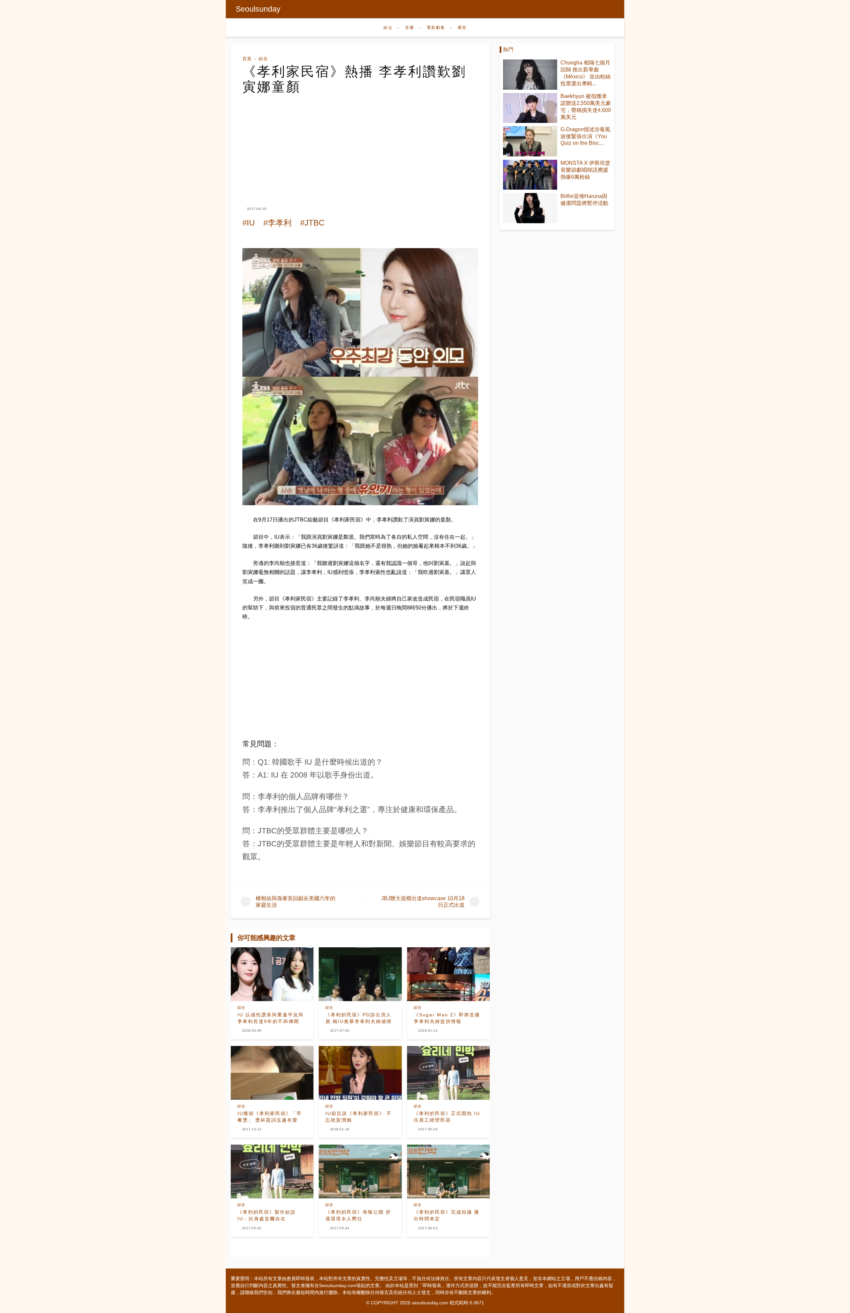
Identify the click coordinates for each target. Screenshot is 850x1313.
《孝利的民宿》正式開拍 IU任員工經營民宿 (447, 1117)
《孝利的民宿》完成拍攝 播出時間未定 (446, 1215)
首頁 (247, 58)
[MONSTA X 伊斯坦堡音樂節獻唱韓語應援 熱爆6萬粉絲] (530, 175)
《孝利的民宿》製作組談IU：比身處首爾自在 (266, 1215)
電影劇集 (436, 27)
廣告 (462, 27)
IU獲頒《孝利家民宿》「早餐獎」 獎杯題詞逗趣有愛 (269, 1117)
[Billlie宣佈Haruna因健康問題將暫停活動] (530, 208)
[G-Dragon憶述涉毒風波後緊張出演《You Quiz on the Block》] (530, 141)
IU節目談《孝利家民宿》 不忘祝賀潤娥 (358, 1117)
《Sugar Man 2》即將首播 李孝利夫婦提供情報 (447, 1018)
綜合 (388, 27)
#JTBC (312, 222)
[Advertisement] (360, 144)
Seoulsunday (258, 9)
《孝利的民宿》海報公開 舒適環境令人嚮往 (358, 1215)
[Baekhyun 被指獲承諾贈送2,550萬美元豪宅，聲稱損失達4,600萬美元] (530, 108)
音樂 (409, 27)
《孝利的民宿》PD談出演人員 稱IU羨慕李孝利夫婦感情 (358, 1018)
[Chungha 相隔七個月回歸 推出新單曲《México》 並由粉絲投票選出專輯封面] (530, 74)
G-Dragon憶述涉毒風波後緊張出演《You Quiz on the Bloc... (585, 136)
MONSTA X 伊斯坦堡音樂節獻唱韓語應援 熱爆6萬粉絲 (585, 170)
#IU (248, 222)
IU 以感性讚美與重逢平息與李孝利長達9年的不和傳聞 (270, 1018)
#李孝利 (277, 222)
